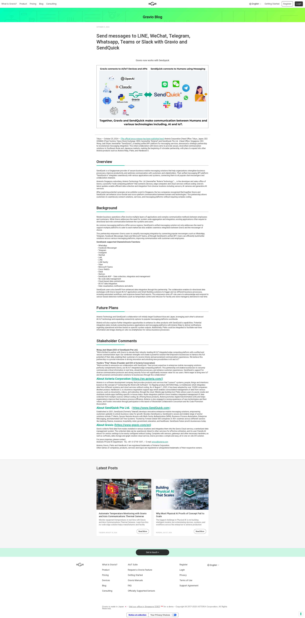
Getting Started (272, 4)
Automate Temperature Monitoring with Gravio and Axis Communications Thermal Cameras (123, 515)
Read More (143, 531)
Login (298, 4)
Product (23, 4)
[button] (255, 4)
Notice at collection (137, 615)
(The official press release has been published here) (142, 139)
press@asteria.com (160, 442)
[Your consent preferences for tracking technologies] (301, 614)
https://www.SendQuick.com (151, 407)
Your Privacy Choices (160, 615)
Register (287, 4)
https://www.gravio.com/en (132, 425)
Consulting (51, 4)
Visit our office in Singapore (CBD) (144, 606)
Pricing (33, 4)
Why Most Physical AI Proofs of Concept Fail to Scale (180, 515)
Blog (41, 4)
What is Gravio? (9, 4)
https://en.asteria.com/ (147, 378)
